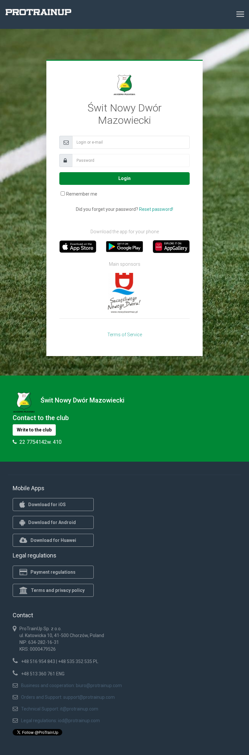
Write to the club (34, 429)
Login (124, 178)
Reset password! (156, 209)
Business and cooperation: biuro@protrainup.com (71, 685)
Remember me (81, 194)
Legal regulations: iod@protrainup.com (60, 720)
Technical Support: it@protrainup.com (59, 708)
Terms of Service (124, 334)
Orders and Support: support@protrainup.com (68, 697)
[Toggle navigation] (240, 14)
